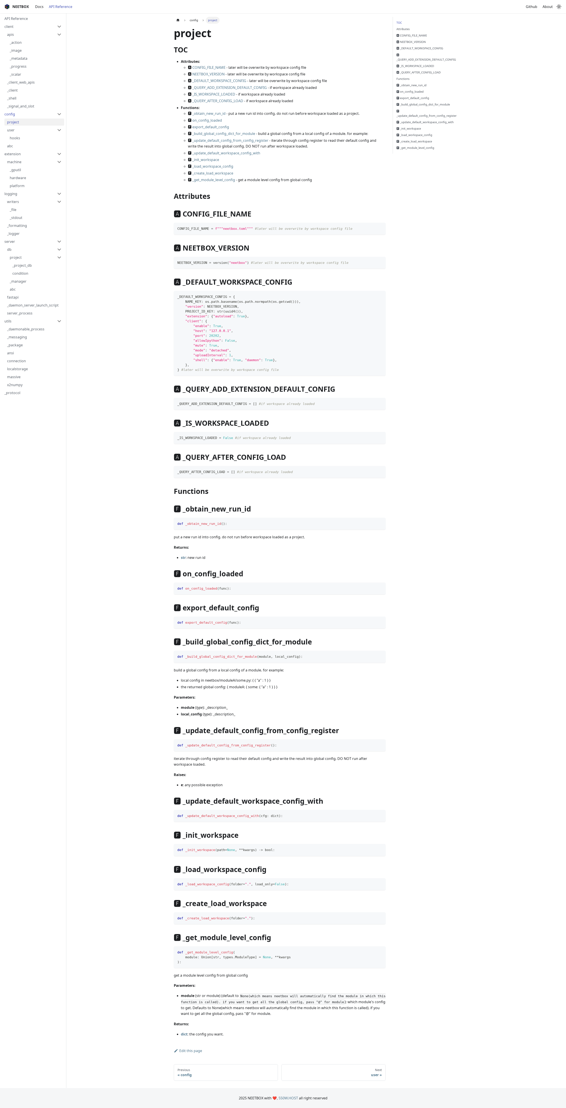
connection (16, 360)
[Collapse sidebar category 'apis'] (59, 34)
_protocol (12, 392)
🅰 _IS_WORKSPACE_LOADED (415, 66)
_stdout (16, 217)
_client (12, 90)
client (8, 26)
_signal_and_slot (20, 106)
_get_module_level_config (213, 179)
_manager (18, 281)
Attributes (403, 29)
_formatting (17, 225)
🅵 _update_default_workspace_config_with (425, 122)
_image (16, 50)
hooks (15, 138)
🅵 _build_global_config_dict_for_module (423, 104)
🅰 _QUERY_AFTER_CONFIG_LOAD (418, 72)
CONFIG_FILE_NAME (209, 67)
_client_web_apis (21, 82)
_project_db (22, 265)
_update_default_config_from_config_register (230, 140)
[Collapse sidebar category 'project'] (59, 257)
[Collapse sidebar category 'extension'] (59, 153)
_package (15, 345)
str (183, 557)
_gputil (15, 169)
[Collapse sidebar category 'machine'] (59, 161)
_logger (13, 233)
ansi (10, 353)
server (9, 241)
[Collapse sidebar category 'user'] (59, 130)
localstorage (17, 368)
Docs (39, 6)
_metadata (18, 58)
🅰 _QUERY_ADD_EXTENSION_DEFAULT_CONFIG (426, 57)
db (9, 249)
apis (10, 34)
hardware (18, 177)
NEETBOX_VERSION (208, 74)
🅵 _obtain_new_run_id (411, 85)
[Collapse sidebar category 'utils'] (59, 321)
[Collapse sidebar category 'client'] (59, 26)
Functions (402, 79)
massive (14, 376)
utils (7, 321)
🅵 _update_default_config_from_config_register (426, 113)
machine (14, 161)
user (11, 130)
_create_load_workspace (212, 173)
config (9, 114)
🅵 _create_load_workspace (414, 141)
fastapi (13, 297)
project (13, 122)
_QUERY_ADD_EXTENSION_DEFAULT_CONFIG (229, 87)
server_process (20, 313)
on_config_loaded (207, 120)
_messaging (17, 337)
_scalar (15, 74)
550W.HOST (288, 1098)
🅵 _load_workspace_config (414, 135)
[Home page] (178, 20)
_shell (11, 98)
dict (184, 1034)
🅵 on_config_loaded (410, 92)
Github (531, 6)
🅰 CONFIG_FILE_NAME (411, 35)
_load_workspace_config (212, 166)
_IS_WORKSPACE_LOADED (213, 94)
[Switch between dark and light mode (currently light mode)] (558, 6)
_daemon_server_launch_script (33, 305)
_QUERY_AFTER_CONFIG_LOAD (217, 100)
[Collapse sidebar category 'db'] (59, 249)
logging (10, 193)
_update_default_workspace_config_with (226, 153)
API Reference (60, 6)
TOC (399, 23)
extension (12, 153)
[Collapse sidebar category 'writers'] (59, 201)
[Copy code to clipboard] (380, 228)
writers (13, 201)
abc (10, 146)
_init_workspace (205, 159)
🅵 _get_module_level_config (415, 148)
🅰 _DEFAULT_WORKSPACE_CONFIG (419, 48)
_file (13, 209)
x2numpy (15, 384)
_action (16, 42)
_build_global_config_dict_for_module (223, 133)
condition (20, 273)
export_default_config (210, 127)
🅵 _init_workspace (408, 128)
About (548, 6)
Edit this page (190, 1050)
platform (17, 185)
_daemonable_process (25, 329)
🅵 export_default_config (412, 98)
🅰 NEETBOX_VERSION (411, 42)
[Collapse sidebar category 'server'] (59, 241)
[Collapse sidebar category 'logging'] (59, 193)
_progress (18, 66)
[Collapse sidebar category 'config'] (59, 114)
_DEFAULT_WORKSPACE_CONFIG (219, 80)
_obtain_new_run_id (209, 113)
